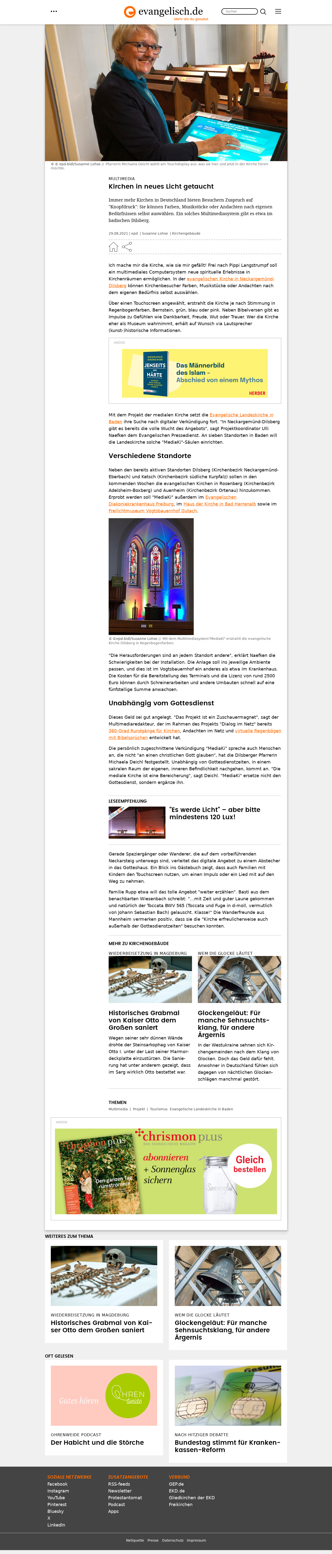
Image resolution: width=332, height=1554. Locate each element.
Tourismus (158, 1109)
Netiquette (135, 1540)
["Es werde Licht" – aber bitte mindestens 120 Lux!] (137, 823)
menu (54, 11)
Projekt (139, 1109)
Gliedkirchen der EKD (192, 1497)
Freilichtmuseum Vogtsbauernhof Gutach (153, 510)
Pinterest (57, 1504)
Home (113, 247)
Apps (113, 1511)
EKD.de (177, 1490)
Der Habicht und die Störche (97, 1443)
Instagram (58, 1490)
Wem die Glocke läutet (225, 953)
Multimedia (118, 1109)
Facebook (57, 1484)
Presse (153, 1540)
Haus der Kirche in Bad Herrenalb (219, 503)
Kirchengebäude (186, 233)
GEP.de (176, 1484)
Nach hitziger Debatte (202, 1435)
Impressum (196, 1540)
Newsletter (119, 1490)
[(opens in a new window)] (195, 373)
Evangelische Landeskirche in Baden (201, 1109)
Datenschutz (172, 1540)
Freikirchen (180, 1504)
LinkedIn (56, 1524)
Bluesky (55, 1511)
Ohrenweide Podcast (76, 1435)
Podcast (116, 1504)
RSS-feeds (119, 1484)
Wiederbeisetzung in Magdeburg (148, 953)
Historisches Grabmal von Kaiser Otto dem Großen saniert (144, 1020)
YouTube (56, 1497)
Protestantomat (125, 1497)
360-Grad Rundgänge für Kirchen (144, 730)
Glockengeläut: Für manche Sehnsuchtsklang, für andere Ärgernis (222, 1330)
